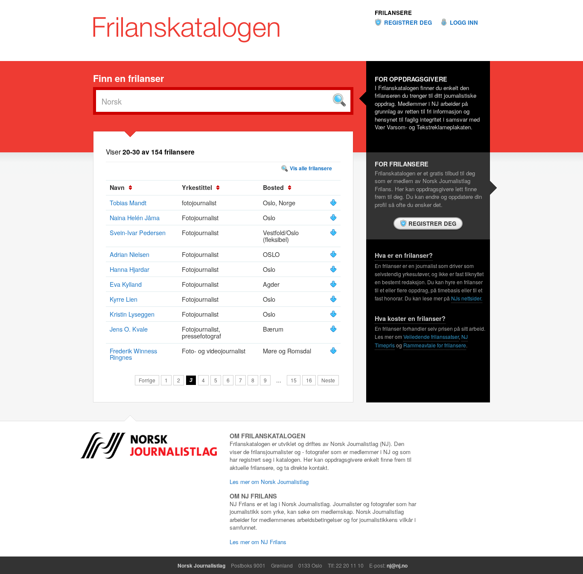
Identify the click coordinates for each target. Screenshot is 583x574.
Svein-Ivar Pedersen (138, 232)
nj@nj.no (397, 565)
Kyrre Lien (123, 298)
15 (294, 380)
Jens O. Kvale (129, 328)
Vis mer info (333, 202)
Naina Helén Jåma (135, 217)
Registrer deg (408, 22)
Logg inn (464, 22)
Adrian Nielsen (129, 254)
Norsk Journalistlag (201, 565)
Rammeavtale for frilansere (434, 345)
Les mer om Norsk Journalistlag (269, 482)
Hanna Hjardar (129, 269)
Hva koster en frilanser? (410, 318)
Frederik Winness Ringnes (133, 354)
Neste (328, 380)
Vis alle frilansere (311, 168)
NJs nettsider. (466, 298)
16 (309, 380)
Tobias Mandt (128, 202)
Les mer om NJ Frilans (258, 542)
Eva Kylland (126, 284)
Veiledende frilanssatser (431, 336)
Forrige (147, 380)
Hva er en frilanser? (404, 255)
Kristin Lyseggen (132, 313)
